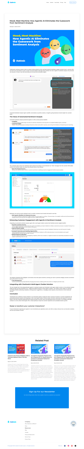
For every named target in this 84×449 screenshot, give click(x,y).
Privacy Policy (27, 439)
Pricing (61, 2)
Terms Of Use (27, 436)
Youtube (26, 432)
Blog (26, 430)
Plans (26, 426)
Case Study (56, 2)
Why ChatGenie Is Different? (30, 423)
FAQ (65, 2)
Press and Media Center (30, 434)
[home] (12, 2)
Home (47, 2)
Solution (51, 2)
